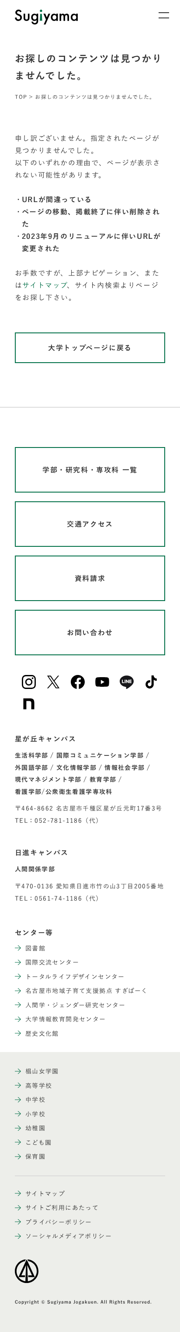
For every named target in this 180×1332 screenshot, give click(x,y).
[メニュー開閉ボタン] (158, 15)
